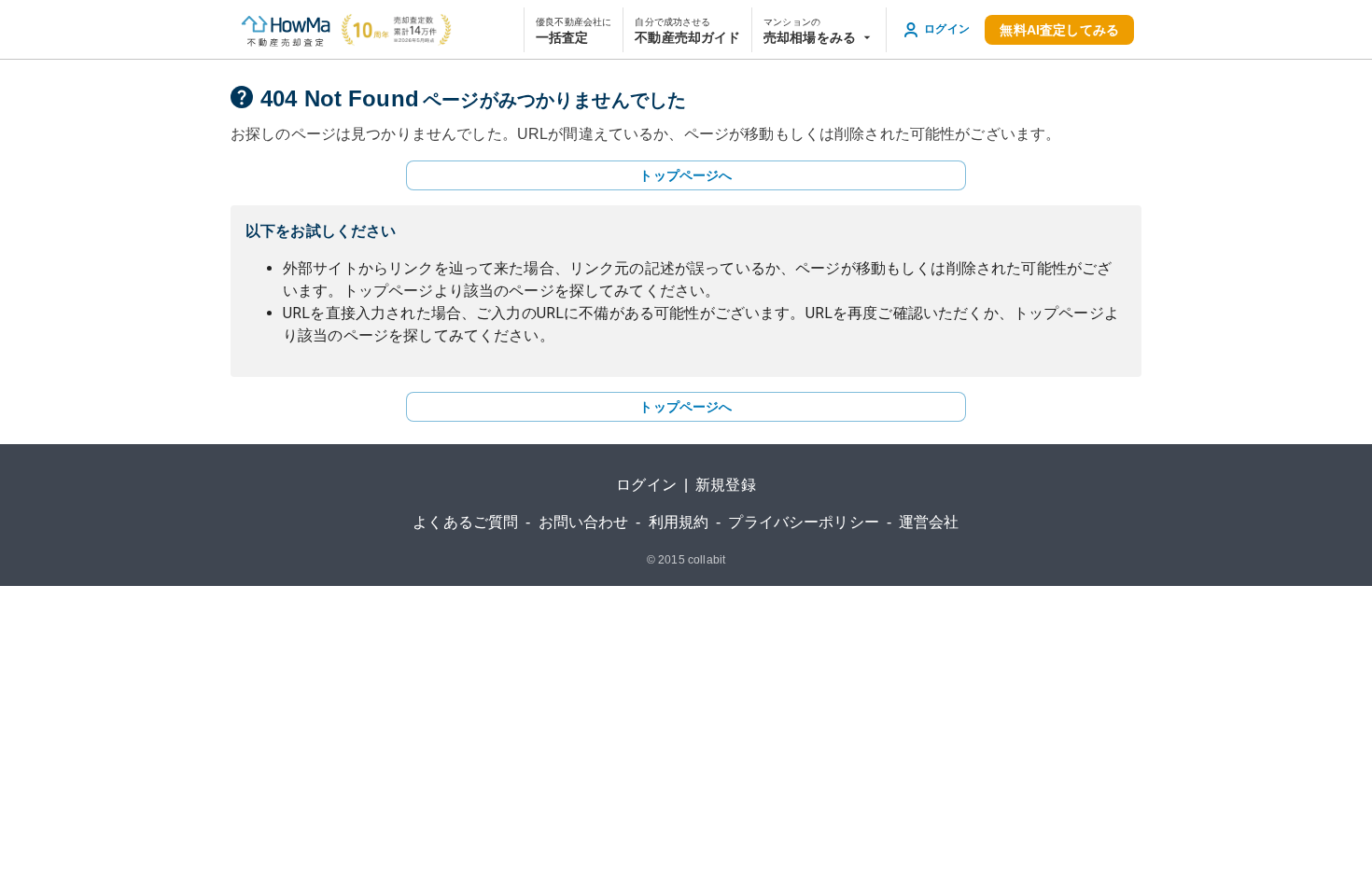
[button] (819, 29)
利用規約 (679, 522)
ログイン (646, 485)
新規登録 (725, 485)
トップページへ (685, 175)
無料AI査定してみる (1059, 29)
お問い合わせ (584, 522)
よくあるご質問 (465, 522)
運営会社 (929, 522)
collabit (706, 559)
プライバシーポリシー (803, 522)
